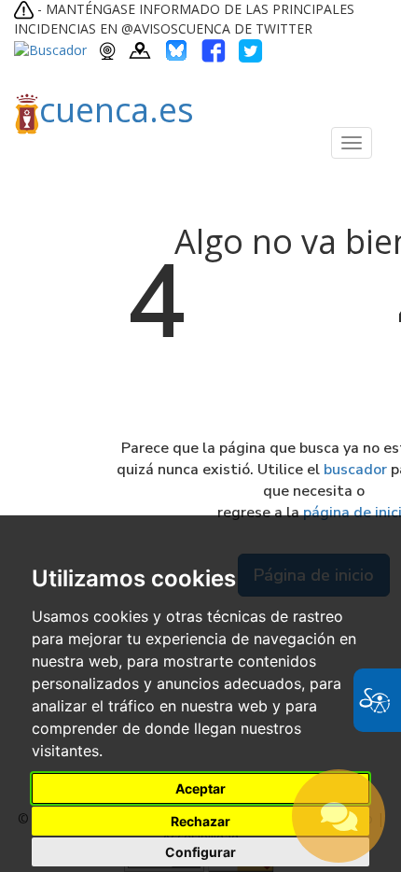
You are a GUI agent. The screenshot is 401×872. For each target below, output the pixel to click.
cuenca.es (116, 110)
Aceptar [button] (200, 788)
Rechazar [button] (200, 821)
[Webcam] (108, 49)
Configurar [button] (200, 852)
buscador (355, 469)
